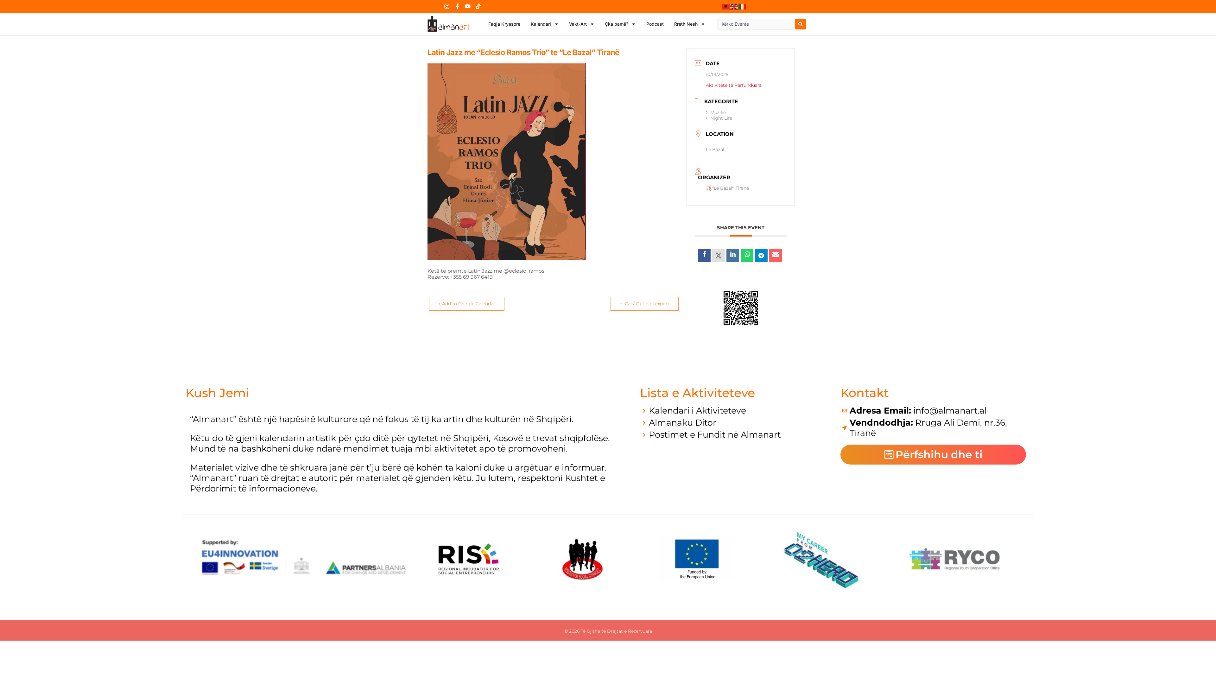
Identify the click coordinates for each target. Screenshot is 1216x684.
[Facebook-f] (457, 6)
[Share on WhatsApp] (747, 255)
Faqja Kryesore (504, 24)
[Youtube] (468, 6)
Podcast (655, 24)
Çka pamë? (616, 24)
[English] (734, 6)
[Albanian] (726, 6)
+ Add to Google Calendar (466, 304)
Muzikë (718, 112)
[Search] (800, 24)
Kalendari (541, 24)
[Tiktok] (478, 6)
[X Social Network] (718, 255)
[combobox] (756, 24)
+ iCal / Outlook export (644, 304)
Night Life (721, 118)
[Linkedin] (732, 255)
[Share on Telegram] (761, 255)
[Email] (775, 255)
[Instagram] (447, 6)
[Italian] (742, 6)
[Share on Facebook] (704, 255)
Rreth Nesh (686, 24)
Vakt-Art (578, 24)
